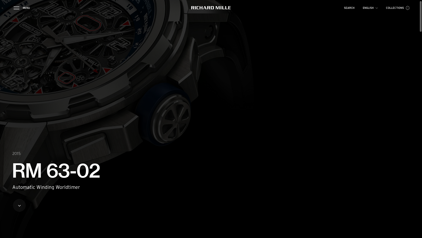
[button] (415, 233)
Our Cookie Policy (341, 201)
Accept (394, 215)
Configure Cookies (348, 215)
